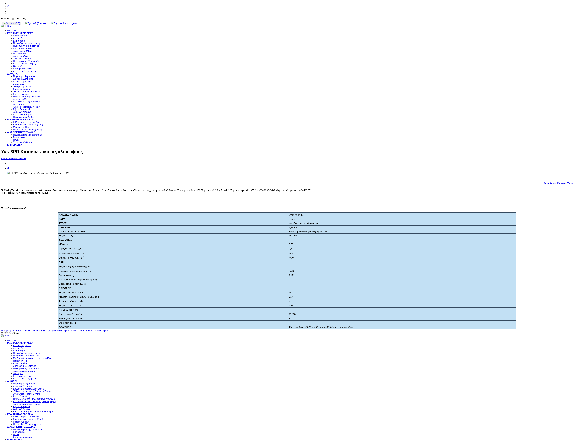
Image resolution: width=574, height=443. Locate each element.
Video (570, 183)
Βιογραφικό (19, 137)
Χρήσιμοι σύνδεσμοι (23, 142)
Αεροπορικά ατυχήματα (25, 71)
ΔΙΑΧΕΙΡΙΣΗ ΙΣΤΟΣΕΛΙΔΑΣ (21, 132)
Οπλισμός (18, 66)
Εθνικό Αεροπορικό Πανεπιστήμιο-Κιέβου (23, 115)
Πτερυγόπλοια (20, 53)
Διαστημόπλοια (20, 56)
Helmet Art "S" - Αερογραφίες (27, 129)
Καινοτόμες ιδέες (21, 94)
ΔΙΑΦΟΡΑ (12, 73)
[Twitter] (8, 6)
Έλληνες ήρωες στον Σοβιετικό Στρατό (23, 87)
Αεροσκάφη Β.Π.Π (22, 35)
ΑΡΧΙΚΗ (11, 30)
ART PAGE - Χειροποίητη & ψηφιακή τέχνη (26, 102)
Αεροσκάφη (19, 38)
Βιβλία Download (21, 109)
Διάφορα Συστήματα (23, 79)
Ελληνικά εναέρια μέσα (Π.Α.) (28, 124)
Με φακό (561, 183)
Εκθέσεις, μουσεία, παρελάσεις (22, 82)
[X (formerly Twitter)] (8, 168)
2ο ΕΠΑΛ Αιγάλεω (22, 112)
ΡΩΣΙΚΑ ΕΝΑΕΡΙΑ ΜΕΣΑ (20, 33)
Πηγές (16, 140)
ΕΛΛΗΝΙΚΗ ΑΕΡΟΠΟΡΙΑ (20, 119)
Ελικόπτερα (19, 40)
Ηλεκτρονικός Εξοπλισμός (26, 61)
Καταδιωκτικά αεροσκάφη (14, 158)
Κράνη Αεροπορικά (22, 68)
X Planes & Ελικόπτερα (24, 58)
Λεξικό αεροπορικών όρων (26, 106)
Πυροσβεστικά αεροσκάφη (26, 43)
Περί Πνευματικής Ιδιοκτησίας (27, 134)
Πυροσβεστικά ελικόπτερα (26, 46)
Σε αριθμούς (550, 183)
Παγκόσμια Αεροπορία (24, 76)
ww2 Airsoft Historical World (26, 91)
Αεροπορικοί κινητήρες (24, 63)
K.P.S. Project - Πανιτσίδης (26, 122)
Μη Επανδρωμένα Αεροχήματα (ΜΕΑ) (23, 49)
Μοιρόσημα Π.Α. (21, 127)
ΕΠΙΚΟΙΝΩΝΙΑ (14, 145)
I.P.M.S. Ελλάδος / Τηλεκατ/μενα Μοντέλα (27, 97)
